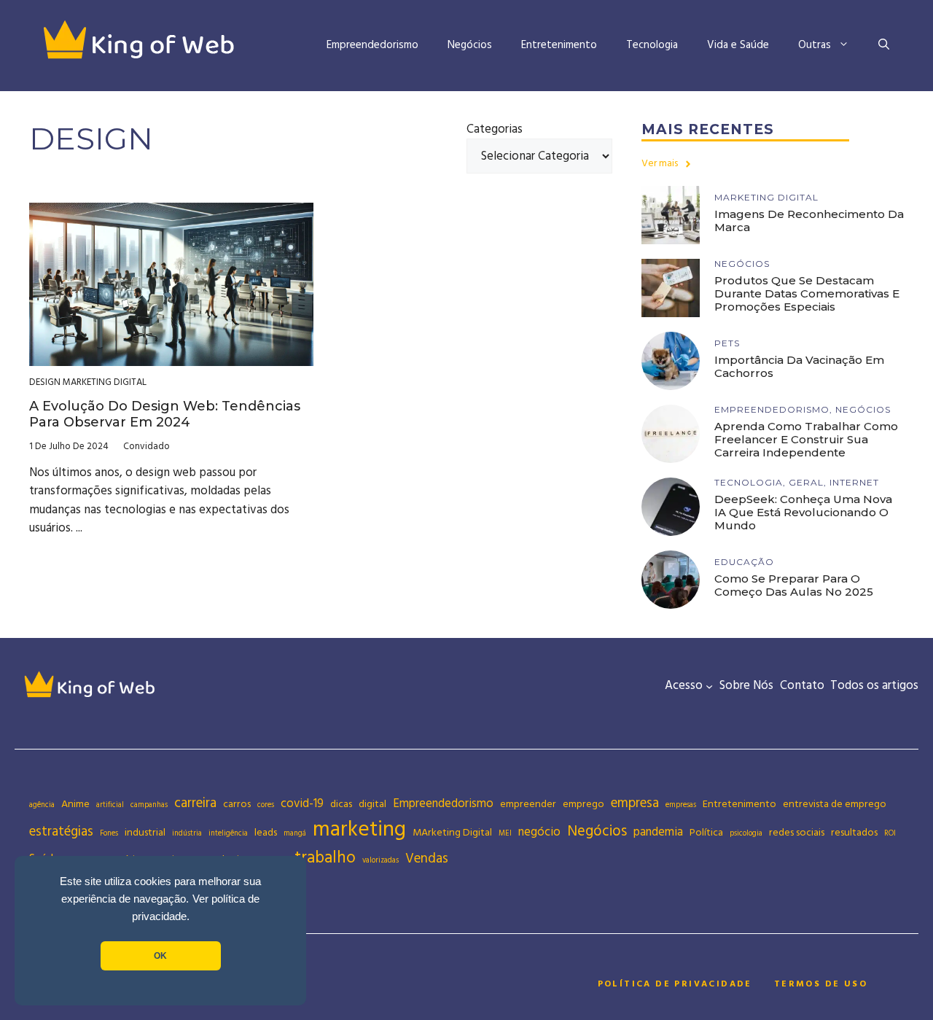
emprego (583, 804)
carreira (195, 803)
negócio (539, 832)
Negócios (470, 44)
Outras (814, 44)
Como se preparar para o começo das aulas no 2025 (793, 585)
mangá (295, 833)
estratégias (61, 831)
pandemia (658, 832)
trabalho (325, 857)
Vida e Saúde (738, 44)
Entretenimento (559, 44)
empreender (528, 804)
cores (265, 805)
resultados (854, 832)
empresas (680, 805)
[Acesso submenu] (709, 686)
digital (372, 804)
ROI (890, 833)
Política (706, 832)
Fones (109, 833)
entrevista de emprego (834, 804)
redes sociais (796, 832)
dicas (341, 804)
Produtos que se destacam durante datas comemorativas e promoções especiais (806, 293)
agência (42, 805)
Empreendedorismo (372, 44)
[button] (884, 45)
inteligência (228, 833)
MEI (505, 833)
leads (265, 832)
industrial (145, 832)
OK (160, 956)
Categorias (494, 129)
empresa (635, 803)
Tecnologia (652, 44)
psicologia (746, 833)
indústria (187, 833)
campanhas (149, 805)
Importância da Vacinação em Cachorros (799, 366)
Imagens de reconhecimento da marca (809, 220)
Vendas (426, 858)
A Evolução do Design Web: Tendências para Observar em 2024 (164, 414)
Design (44, 382)
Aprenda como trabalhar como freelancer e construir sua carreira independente (806, 439)
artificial (110, 805)
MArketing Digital (452, 832)
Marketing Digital (105, 382)
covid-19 (302, 803)
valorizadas (380, 860)
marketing (359, 829)
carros (237, 804)
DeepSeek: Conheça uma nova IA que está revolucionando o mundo (803, 512)
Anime (75, 804)
